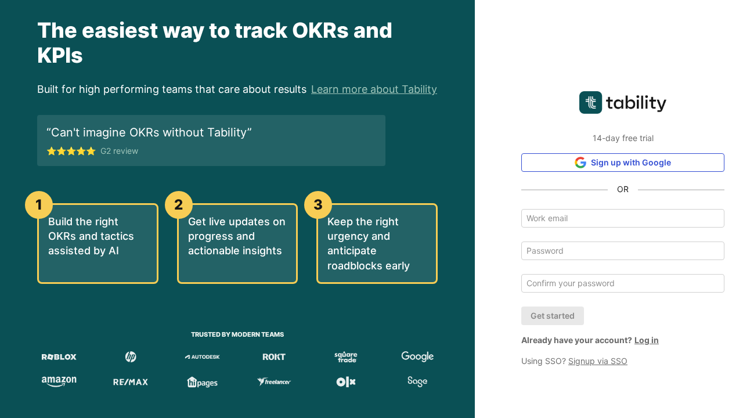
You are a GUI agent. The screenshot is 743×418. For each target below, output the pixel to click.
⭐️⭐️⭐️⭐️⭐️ (92, 151)
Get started (553, 315)
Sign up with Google (631, 162)
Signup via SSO (597, 361)
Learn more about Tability (374, 89)
